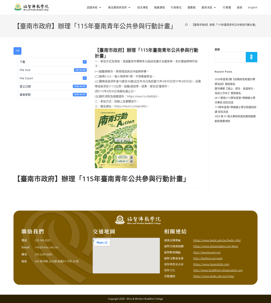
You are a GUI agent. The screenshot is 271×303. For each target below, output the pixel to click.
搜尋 (217, 49)
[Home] (186, 24)
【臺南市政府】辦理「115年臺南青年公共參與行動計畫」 (224, 24)
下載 (17, 51)
